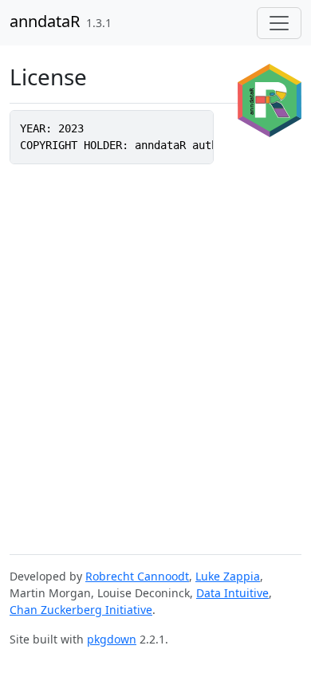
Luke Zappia (227, 576)
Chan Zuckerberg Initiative (81, 609)
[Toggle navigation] (279, 23)
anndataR (45, 21)
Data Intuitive (232, 592)
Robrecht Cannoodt (137, 576)
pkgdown (111, 639)
